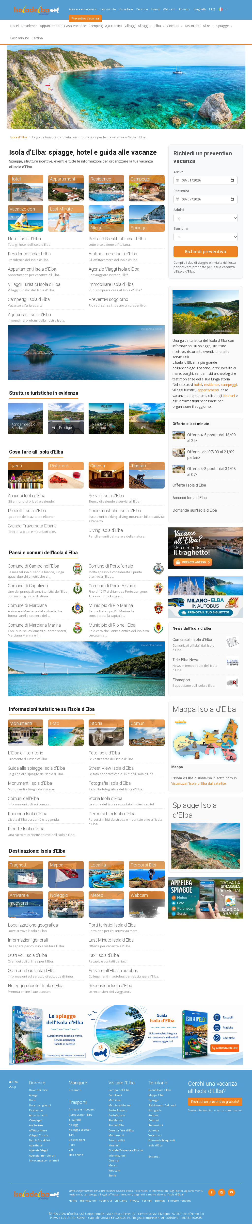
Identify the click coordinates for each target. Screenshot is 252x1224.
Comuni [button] (173, 25)
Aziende (153, 1130)
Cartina (37, 38)
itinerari (229, 395)
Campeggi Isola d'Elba (29, 299)
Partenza (181, 190)
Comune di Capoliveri (28, 585)
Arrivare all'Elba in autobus (113, 970)
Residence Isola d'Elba (29, 253)
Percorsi (142, 9)
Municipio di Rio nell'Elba (112, 625)
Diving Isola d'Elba (106, 530)
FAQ (212, 9)
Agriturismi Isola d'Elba (29, 314)
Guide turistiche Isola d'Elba (115, 510)
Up (14, 1087)
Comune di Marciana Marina (34, 625)
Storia (112, 1175)
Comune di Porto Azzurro (112, 585)
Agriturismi (113, 25)
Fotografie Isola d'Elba (110, 783)
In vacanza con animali (44, 1160)
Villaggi (130, 25)
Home (73, 1200)
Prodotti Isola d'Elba (27, 510)
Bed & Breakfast (39, 1140)
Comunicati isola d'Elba (192, 639)
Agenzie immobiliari (42, 1155)
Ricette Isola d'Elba (26, 828)
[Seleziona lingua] (221, 9)
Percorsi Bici (117, 1140)
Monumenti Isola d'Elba (30, 783)
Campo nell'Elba (119, 1090)
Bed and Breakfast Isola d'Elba (117, 238)
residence (211, 384)
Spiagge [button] (223, 25)
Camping (96, 25)
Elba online (76, 1155)
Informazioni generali (28, 940)
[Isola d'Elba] (36, 10)
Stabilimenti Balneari (162, 1105)
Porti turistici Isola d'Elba (112, 925)
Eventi (155, 9)
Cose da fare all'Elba (122, 1130)
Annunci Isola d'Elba (26, 495)
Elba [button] (158, 25)
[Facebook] (211, 1192)
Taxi (71, 1134)
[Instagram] (221, 1192)
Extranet (153, 1156)
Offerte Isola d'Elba (189, 485)
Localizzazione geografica (33, 925)
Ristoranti (192, 25)
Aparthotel (36, 1145)
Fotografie (155, 1110)
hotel (198, 384)
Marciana (115, 1100)
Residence (29, 25)
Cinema (114, 1160)
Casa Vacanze (75, 25)
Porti (72, 1144)
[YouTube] (231, 1192)
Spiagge (153, 1100)
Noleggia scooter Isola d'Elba (35, 985)
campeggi (229, 384)
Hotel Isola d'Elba (24, 238)
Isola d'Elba (18, 137)
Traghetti (199, 9)
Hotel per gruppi (40, 1105)
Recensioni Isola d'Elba (110, 985)
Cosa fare (126, 9)
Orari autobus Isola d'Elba (32, 970)
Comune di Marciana (27, 605)
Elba (15, 1082)
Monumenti (116, 1135)
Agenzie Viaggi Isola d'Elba (114, 269)
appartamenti (208, 390)
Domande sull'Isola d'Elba (195, 510)
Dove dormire (38, 1090)
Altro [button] (207, 25)
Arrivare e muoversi (82, 9)
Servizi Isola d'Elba (106, 495)
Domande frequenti (161, 1140)
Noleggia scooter (80, 1129)
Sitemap (160, 1200)
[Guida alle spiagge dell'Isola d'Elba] (126, 1034)
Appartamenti (51, 25)
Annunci (184, 9)
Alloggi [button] (143, 25)
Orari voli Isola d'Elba (27, 955)
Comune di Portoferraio (111, 566)
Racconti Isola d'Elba (27, 813)
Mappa (177, 767)
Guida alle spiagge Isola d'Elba (36, 768)
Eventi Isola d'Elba (160, 1090)
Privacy (134, 1200)
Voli (71, 1150)
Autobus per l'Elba (80, 1114)
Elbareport (181, 680)
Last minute (108, 9)
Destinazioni (77, 1140)
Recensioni (155, 1125)
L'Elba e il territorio (25, 752)
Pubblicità (105, 1200)
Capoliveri (115, 1095)
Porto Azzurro (118, 1110)
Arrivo (178, 172)
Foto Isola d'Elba (104, 752)
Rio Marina (116, 1120)
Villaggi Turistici (39, 1135)
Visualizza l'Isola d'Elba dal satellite (198, 783)
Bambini (180, 228)
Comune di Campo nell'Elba (33, 566)
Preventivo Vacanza (85, 18)
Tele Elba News (186, 659)
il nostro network (179, 1200)
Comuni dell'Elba (23, 798)
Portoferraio (117, 1115)
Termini (147, 1200)
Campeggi (35, 1120)
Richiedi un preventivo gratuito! (215, 1102)
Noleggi (74, 1124)
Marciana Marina (119, 1105)
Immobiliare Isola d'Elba (111, 284)
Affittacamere (38, 1130)
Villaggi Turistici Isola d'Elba (34, 284)
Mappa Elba (155, 1095)
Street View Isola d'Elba (111, 768)
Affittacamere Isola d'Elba (113, 253)
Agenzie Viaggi (38, 1150)
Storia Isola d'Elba (105, 798)
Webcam (169, 9)
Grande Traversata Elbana (32, 525)
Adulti (178, 209)
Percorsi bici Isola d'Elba (112, 813)
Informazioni (117, 1155)
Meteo (113, 1165)
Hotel (14, 25)
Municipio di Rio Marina (111, 605)
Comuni (153, 1120)
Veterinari (155, 1135)
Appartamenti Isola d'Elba (32, 269)
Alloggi (33, 1095)
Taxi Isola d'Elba (104, 955)
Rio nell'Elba (116, 1125)
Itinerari (114, 1145)
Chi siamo (120, 1200)
